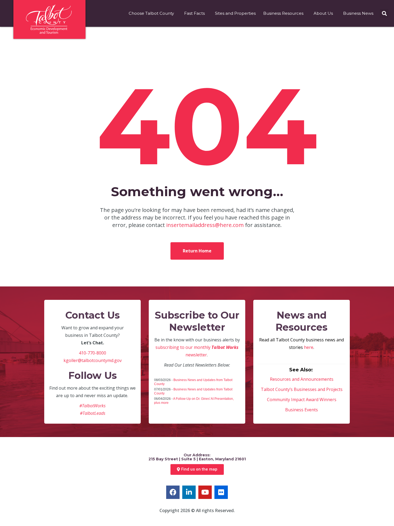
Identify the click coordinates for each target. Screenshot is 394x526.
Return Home (197, 251)
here (308, 347)
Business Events (301, 410)
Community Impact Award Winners (301, 399)
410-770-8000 (92, 353)
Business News (358, 13)
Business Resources (283, 13)
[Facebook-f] (173, 492)
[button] (384, 13)
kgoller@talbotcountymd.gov (93, 360)
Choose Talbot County (151, 13)
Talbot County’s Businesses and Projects (302, 389)
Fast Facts (194, 13)
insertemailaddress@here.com (205, 225)
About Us (323, 13)
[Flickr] (221, 492)
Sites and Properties (235, 13)
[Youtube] (205, 492)
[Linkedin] (189, 492)
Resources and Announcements (301, 379)
